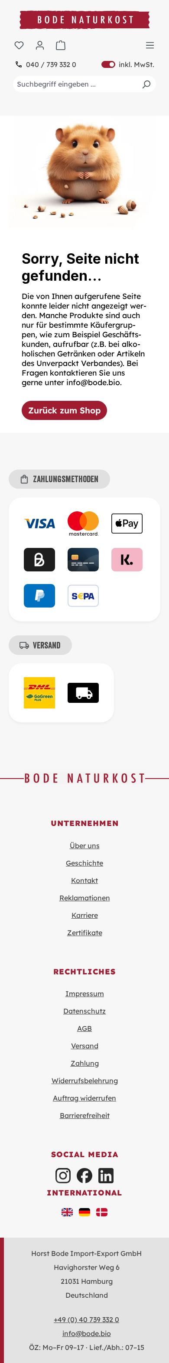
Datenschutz (84, 1011)
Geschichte (84, 863)
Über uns (85, 845)
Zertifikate (84, 932)
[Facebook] (84, 1175)
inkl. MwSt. (127, 64)
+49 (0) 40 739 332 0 (86, 1319)
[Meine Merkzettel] (19, 45)
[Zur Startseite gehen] (84, 19)
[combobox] (84, 84)
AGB (84, 1028)
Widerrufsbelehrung (85, 1080)
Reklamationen (84, 897)
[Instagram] (63, 1175)
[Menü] (150, 45)
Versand (84, 1045)
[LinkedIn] (106, 1175)
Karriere (85, 915)
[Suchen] (146, 84)
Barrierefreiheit (85, 1115)
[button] (67, 1211)
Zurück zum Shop (64, 410)
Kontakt (84, 880)
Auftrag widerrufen (84, 1098)
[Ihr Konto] (39, 45)
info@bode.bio (86, 1333)
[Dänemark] (101, 1211)
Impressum (84, 993)
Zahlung (85, 1063)
